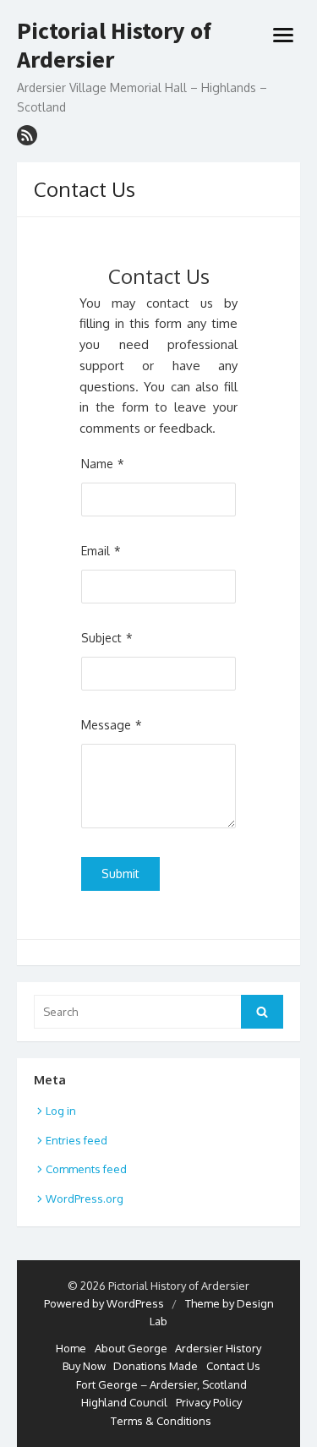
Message (106, 725)
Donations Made (155, 1366)
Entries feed (76, 1140)
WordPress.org (84, 1198)
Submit (120, 873)
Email (95, 550)
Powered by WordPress (104, 1303)
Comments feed (86, 1169)
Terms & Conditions (161, 1421)
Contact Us (233, 1366)
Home (71, 1348)
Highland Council (124, 1402)
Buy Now (84, 1366)
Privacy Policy (209, 1402)
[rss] (27, 135)
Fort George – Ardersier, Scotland (161, 1384)
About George (131, 1348)
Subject (101, 638)
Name (97, 463)
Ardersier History (218, 1348)
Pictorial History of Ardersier (114, 45)
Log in (61, 1110)
